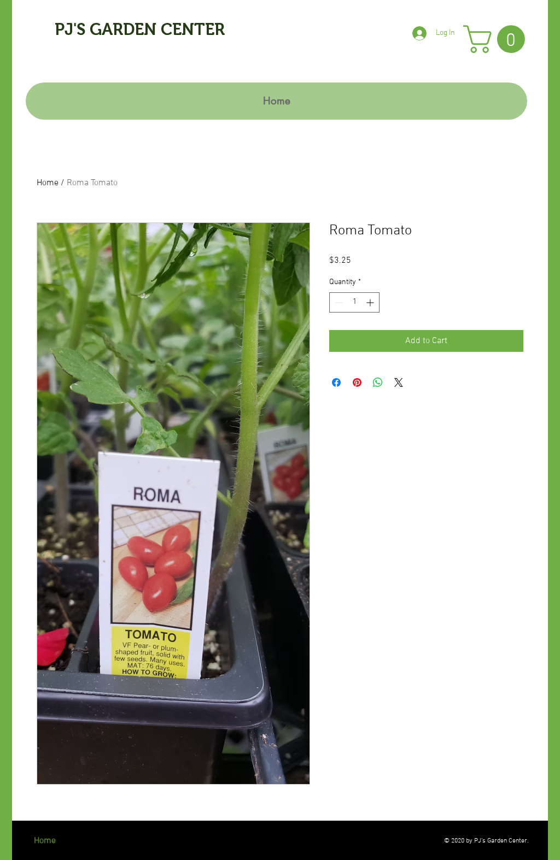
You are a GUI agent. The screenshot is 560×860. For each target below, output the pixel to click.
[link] (497, 39)
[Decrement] (338, 302)
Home (48, 183)
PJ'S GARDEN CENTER (140, 29)
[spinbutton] (354, 302)
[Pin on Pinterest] (357, 382)
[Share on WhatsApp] (377, 382)
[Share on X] (398, 382)
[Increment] (371, 302)
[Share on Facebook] (336, 382)
